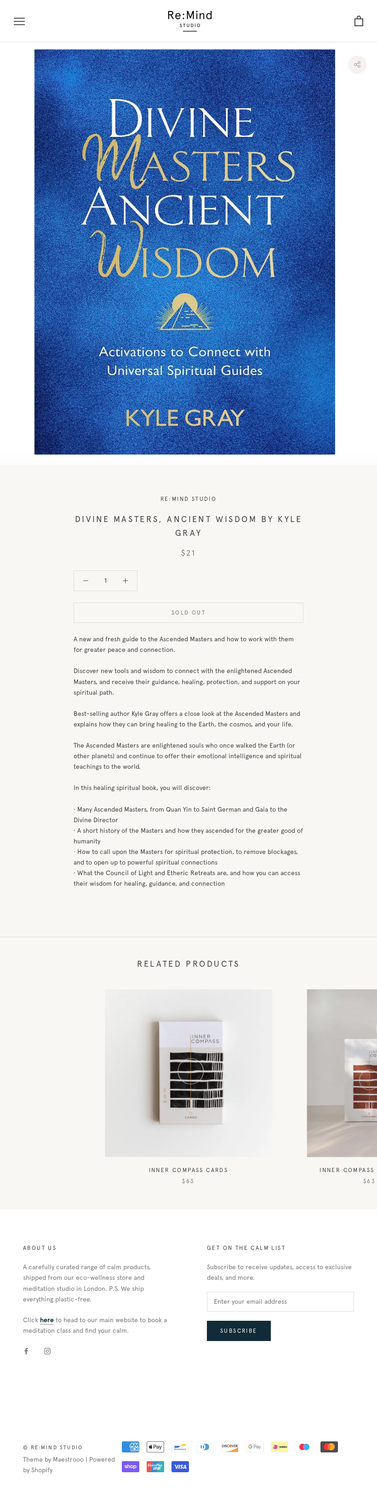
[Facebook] (26, 1350)
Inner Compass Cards (188, 1170)
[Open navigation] (19, 21)
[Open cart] (358, 21)
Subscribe (238, 1331)
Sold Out (188, 613)
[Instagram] (47, 1350)
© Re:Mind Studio (53, 1447)
